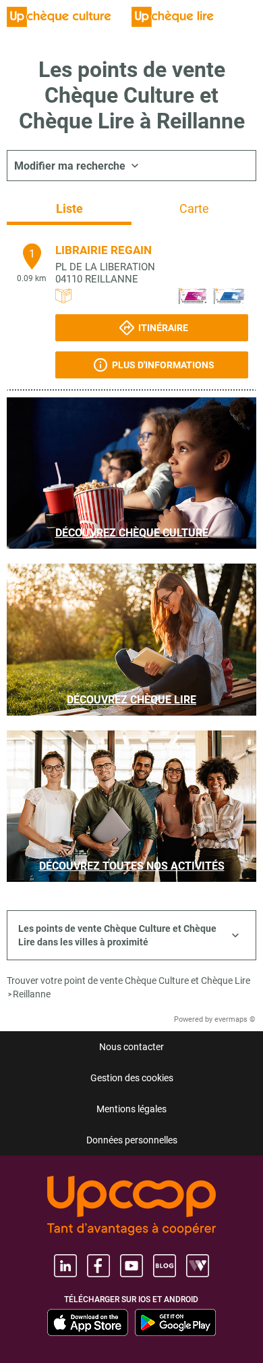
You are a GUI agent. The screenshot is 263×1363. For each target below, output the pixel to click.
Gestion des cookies (131, 1077)
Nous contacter (131, 1046)
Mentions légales (131, 1109)
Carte (194, 208)
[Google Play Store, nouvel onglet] (175, 1322)
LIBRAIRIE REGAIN (103, 250)
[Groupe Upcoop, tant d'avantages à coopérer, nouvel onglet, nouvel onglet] (131, 1206)
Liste (69, 208)
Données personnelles (131, 1140)
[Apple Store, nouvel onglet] (87, 1322)
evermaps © (235, 1019)
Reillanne (32, 994)
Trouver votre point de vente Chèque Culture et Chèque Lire (128, 980)
